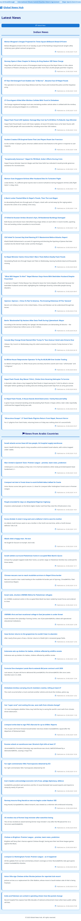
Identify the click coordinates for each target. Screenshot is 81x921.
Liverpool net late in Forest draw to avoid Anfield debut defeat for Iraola (32, 482)
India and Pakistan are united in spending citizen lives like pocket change (33, 896)
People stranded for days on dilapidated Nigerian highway (27, 502)
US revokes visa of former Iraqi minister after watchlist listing (28, 818)
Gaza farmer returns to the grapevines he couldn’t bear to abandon (30, 634)
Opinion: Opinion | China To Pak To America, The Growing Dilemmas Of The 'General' (37, 301)
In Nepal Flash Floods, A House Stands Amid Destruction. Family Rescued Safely (35, 399)
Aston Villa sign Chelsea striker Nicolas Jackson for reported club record (32, 876)
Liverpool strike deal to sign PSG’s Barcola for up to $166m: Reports (30, 725)
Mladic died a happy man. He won (17, 539)
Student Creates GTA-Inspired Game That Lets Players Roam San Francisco (33, 139)
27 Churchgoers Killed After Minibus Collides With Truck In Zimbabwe (31, 100)
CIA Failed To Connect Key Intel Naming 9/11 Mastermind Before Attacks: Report (35, 237)
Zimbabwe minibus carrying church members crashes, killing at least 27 (32, 688)
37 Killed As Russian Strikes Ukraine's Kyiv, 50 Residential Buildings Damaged (34, 218)
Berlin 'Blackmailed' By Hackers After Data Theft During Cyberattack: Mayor (34, 320)
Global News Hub (13, 7)
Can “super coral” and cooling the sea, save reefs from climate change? (32, 705)
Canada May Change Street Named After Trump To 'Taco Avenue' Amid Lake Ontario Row (39, 340)
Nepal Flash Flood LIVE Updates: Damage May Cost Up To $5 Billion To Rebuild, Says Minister (40, 120)
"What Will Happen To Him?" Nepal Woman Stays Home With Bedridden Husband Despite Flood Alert (39, 277)
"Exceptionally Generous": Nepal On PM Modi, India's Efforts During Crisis (33, 159)
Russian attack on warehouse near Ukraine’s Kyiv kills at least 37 (30, 744)
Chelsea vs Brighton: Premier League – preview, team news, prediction (32, 837)
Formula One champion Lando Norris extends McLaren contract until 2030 (33, 668)
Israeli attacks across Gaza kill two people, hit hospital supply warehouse (33, 443)
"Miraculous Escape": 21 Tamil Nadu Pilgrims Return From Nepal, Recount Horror (36, 418)
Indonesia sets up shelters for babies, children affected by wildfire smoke (33, 651)
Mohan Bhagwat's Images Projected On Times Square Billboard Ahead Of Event (35, 42)
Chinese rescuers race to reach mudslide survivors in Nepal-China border (32, 575)
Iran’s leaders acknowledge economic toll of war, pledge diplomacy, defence (34, 781)
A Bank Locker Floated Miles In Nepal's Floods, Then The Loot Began (31, 198)
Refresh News (42, 25)
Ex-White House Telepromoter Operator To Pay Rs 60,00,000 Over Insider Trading (35, 359)
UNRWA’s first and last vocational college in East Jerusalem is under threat (33, 614)
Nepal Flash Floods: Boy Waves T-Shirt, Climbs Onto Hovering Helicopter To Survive (36, 379)
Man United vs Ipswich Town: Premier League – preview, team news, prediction (35, 463)
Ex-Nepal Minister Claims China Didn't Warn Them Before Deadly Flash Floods (34, 257)
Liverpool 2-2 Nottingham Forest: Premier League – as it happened (30, 857)
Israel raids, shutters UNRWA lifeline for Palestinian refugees (28, 595)
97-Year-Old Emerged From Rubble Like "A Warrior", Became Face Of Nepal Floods (36, 81)
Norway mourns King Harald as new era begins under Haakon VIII (30, 800)
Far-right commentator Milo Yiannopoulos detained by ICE (27, 764)
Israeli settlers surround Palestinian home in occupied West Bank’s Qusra (33, 556)
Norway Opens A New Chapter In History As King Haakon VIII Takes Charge (33, 61)
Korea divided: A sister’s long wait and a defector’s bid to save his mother (33, 519)
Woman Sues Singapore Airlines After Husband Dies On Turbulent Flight (32, 179)
